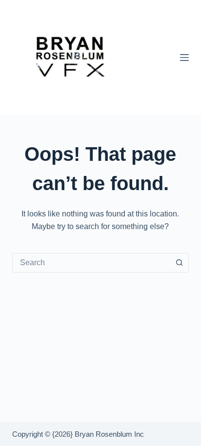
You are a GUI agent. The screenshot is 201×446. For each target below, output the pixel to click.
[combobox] (91, 262)
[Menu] (184, 57)
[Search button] (179, 262)
